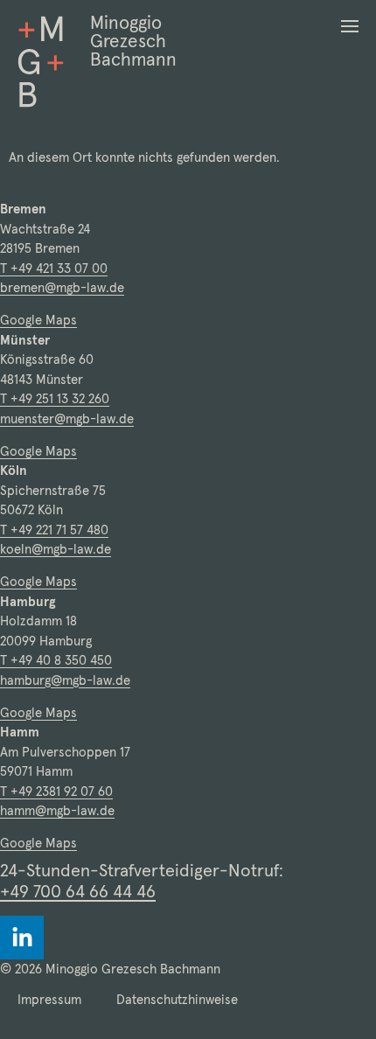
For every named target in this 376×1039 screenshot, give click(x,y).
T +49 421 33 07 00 (54, 268)
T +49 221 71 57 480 (54, 529)
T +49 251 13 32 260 (54, 398)
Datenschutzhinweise (177, 999)
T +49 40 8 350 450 (56, 660)
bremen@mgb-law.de (62, 287)
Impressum (49, 999)
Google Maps (38, 319)
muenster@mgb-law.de (67, 418)
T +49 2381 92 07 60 (56, 791)
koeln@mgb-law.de (55, 548)
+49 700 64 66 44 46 (78, 891)
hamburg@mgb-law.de (65, 680)
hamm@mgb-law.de (57, 810)
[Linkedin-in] (22, 937)
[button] (350, 26)
